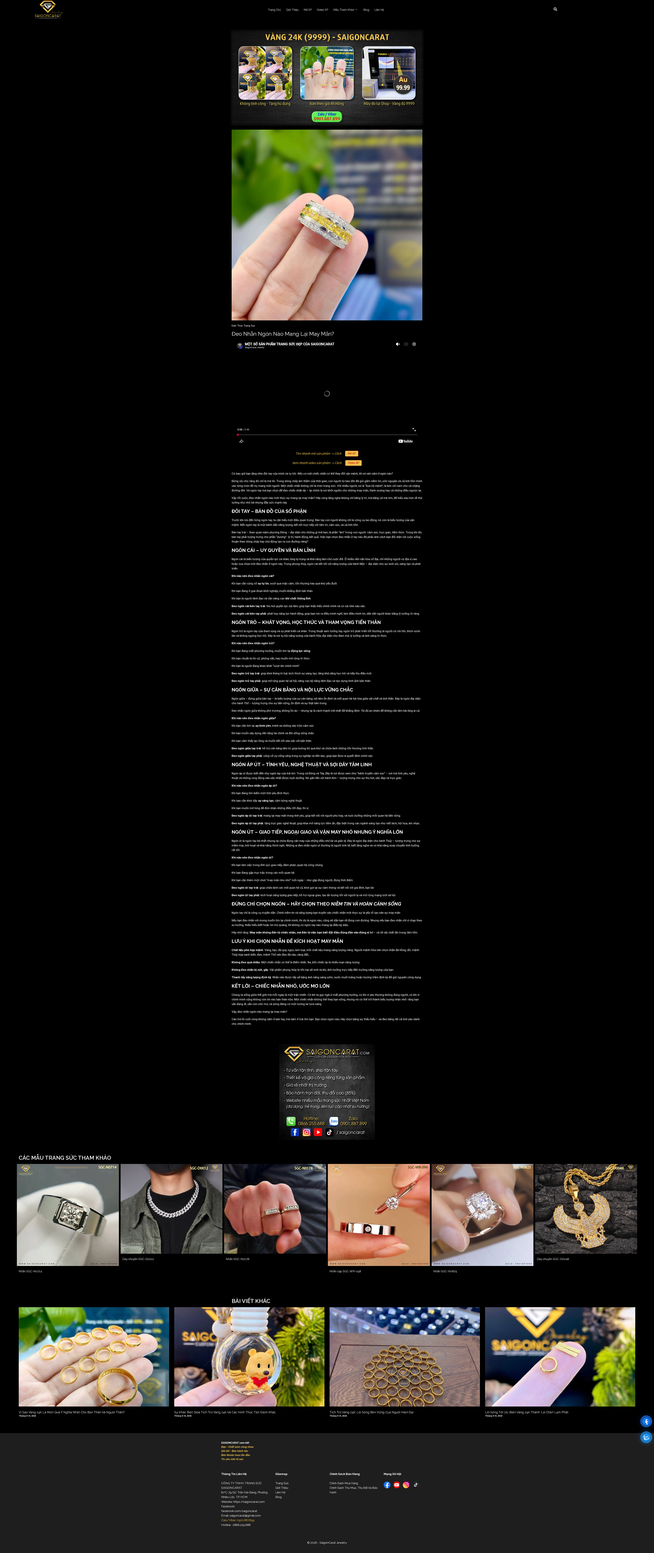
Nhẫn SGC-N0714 (30, 1271)
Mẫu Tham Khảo (343, 9)
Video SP (322, 9)
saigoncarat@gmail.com (245, 1515)
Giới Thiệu (292, 9)
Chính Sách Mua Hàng (344, 1483)
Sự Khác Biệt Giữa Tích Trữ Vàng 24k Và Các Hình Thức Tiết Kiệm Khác (225, 1412)
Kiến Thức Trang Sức (243, 325)
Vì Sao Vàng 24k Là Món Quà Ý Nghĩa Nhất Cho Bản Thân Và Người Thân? (72, 1412)
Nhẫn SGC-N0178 (237, 1259)
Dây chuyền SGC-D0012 (138, 1259)
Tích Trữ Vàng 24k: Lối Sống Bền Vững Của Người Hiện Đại (372, 1412)
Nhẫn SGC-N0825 (445, 1271)
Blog (366, 9)
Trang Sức (282, 1483)
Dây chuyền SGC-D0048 (553, 1259)
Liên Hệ (379, 9)
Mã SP (308, 9)
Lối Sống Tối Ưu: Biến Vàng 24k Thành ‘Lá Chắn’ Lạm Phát (526, 1412)
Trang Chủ (274, 9)
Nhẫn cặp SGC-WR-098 (345, 1271)
